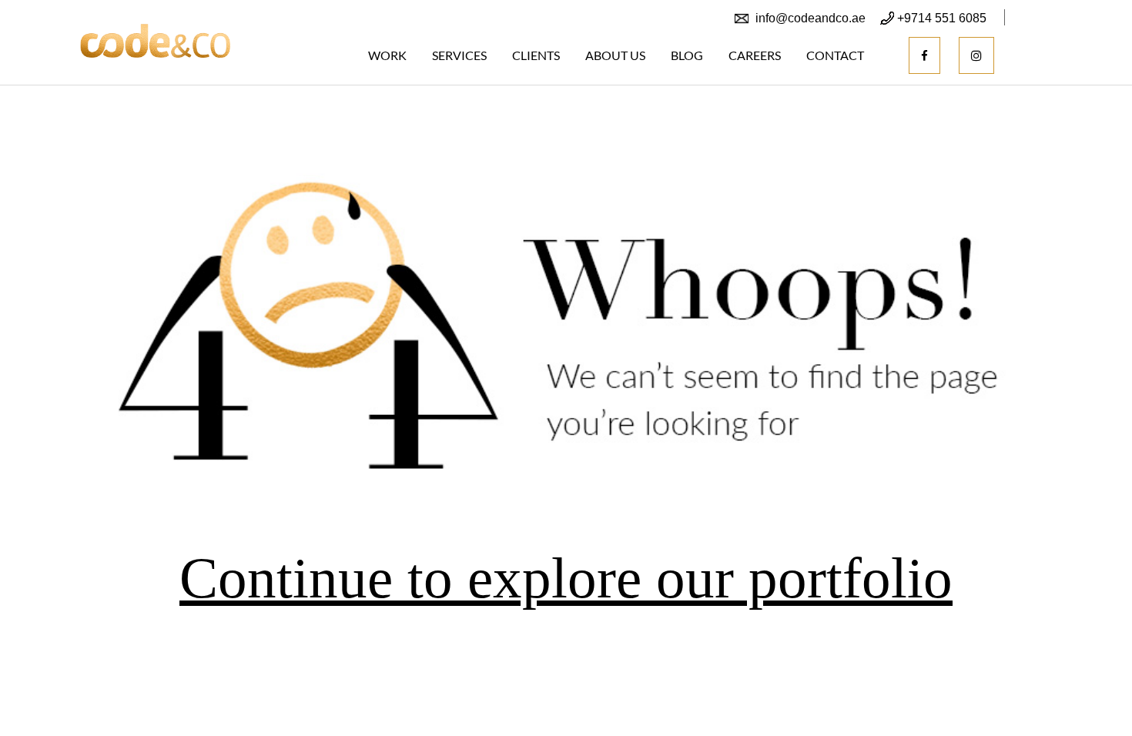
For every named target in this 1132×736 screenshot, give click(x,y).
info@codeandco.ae (810, 18)
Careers (754, 55)
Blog (687, 55)
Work (387, 55)
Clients (536, 55)
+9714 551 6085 (941, 18)
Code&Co (154, 40)
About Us (615, 55)
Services (459, 55)
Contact (835, 55)
